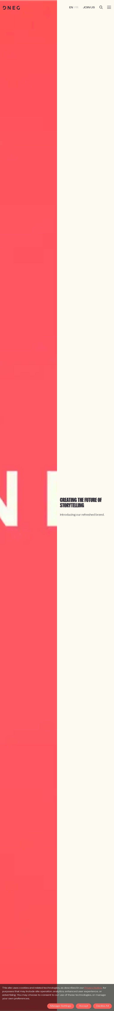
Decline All (102, 1006)
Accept (83, 1006)
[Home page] (11, 8)
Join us (89, 7)
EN (71, 7)
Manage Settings (60, 1006)
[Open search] (101, 8)
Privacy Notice (93, 988)
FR (76, 7)
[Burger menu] (109, 7)
